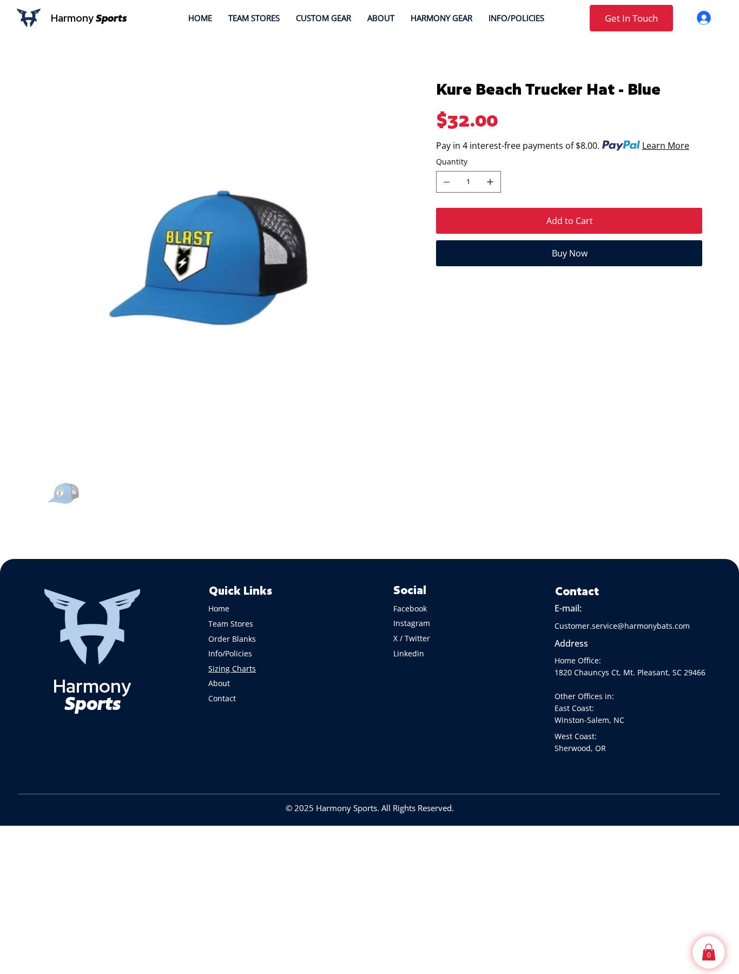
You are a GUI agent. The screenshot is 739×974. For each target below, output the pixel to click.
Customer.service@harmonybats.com (622, 626)
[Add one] (490, 182)
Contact (222, 698)
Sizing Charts (232, 668)
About (220, 683)
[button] (709, 952)
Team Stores (230, 623)
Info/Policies (231, 653)
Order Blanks (232, 639)
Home (218, 608)
